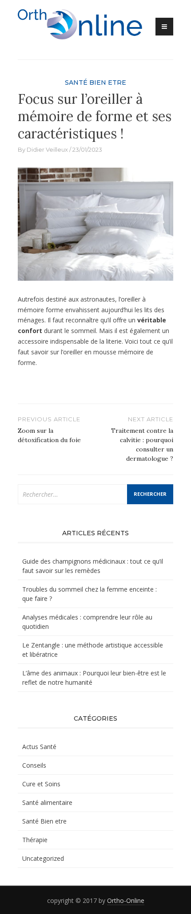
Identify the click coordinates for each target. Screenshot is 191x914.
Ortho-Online (125, 900)
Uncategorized (43, 858)
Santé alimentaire (47, 802)
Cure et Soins (41, 784)
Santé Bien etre (95, 82)
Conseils (34, 765)
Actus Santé (39, 746)
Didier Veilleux (47, 149)
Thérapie (35, 840)
